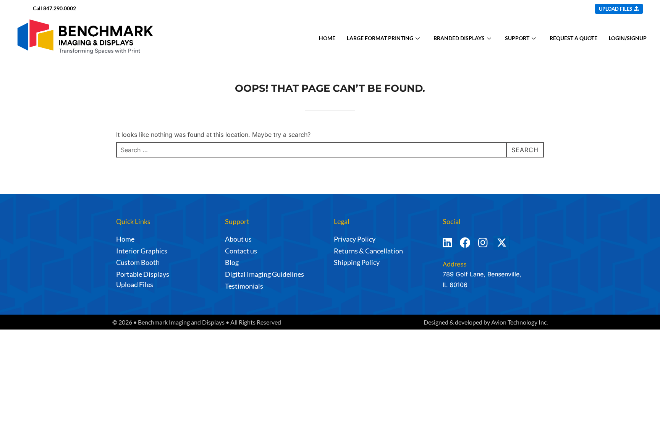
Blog (232, 262)
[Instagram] (483, 246)
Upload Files (134, 284)
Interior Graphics (141, 251)
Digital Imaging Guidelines (264, 274)
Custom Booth (138, 262)
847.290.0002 (59, 8)
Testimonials (244, 286)
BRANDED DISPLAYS (459, 38)
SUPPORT (517, 38)
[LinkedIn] (447, 246)
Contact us (241, 251)
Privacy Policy (354, 239)
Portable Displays (142, 274)
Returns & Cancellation (368, 251)
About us (238, 239)
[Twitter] (512, 246)
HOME (327, 38)
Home (125, 239)
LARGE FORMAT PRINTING (380, 38)
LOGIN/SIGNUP (628, 38)
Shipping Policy (357, 262)
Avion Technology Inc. (519, 322)
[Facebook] (465, 246)
